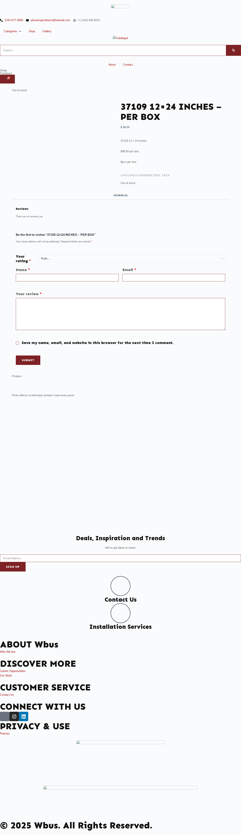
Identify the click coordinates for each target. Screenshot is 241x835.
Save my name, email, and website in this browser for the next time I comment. (97, 342)
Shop (32, 31)
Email (129, 269)
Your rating (23, 258)
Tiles (165, 175)
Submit (28, 360)
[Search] (233, 50)
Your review (29, 294)
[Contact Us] (120, 586)
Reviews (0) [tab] (120, 195)
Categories (10, 31)
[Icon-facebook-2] (4, 716)
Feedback (6, 73)
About (112, 64)
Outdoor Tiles (149, 175)
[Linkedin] (23, 716)
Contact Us (121, 599)
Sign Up (13, 566)
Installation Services (120, 626)
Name (23, 269)
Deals (3, 70)
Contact (128, 64)
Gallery (47, 31)
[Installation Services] (120, 613)
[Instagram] (14, 716)
